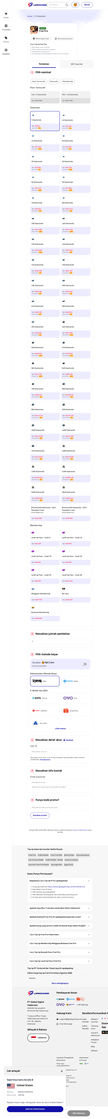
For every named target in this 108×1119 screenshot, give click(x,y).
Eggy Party (68, 865)
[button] (60, 881)
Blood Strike (69, 855)
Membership (68, 81)
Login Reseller (85, 1020)
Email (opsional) (37, 777)
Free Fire (32, 855)
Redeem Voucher (94, 1020)
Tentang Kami (94, 1027)
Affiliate (94, 1051)
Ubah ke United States (35, 1109)
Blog (93, 1047)
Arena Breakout (82, 855)
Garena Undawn (71, 860)
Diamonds (54, 81)
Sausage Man (56, 865)
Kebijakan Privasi (95, 1041)
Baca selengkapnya (60, 983)
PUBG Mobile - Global (54, 860)
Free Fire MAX (56, 855)
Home (29, 16)
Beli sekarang (79, 1113)
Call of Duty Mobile (35, 860)
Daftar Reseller (85, 1027)
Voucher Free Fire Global (38, 865)
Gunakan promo (40, 815)
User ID (33, 746)
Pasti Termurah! (38, 81)
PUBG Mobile (43, 855)
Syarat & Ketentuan (80, 830)
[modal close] (61, 1071)
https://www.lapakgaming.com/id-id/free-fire (66, 887)
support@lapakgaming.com (70, 1019)
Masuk (87, 5)
